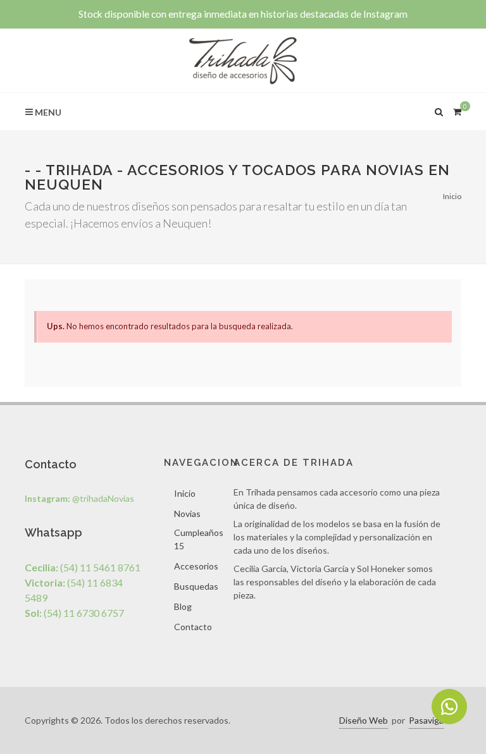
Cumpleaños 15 (198, 539)
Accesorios (196, 566)
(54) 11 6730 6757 (74, 613)
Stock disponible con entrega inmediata (243, 14)
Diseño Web (363, 720)
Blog (183, 606)
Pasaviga (426, 720)
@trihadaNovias (79, 498)
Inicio (452, 196)
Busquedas (196, 586)
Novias (187, 513)
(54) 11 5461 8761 (82, 567)
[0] (456, 110)
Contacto (193, 626)
